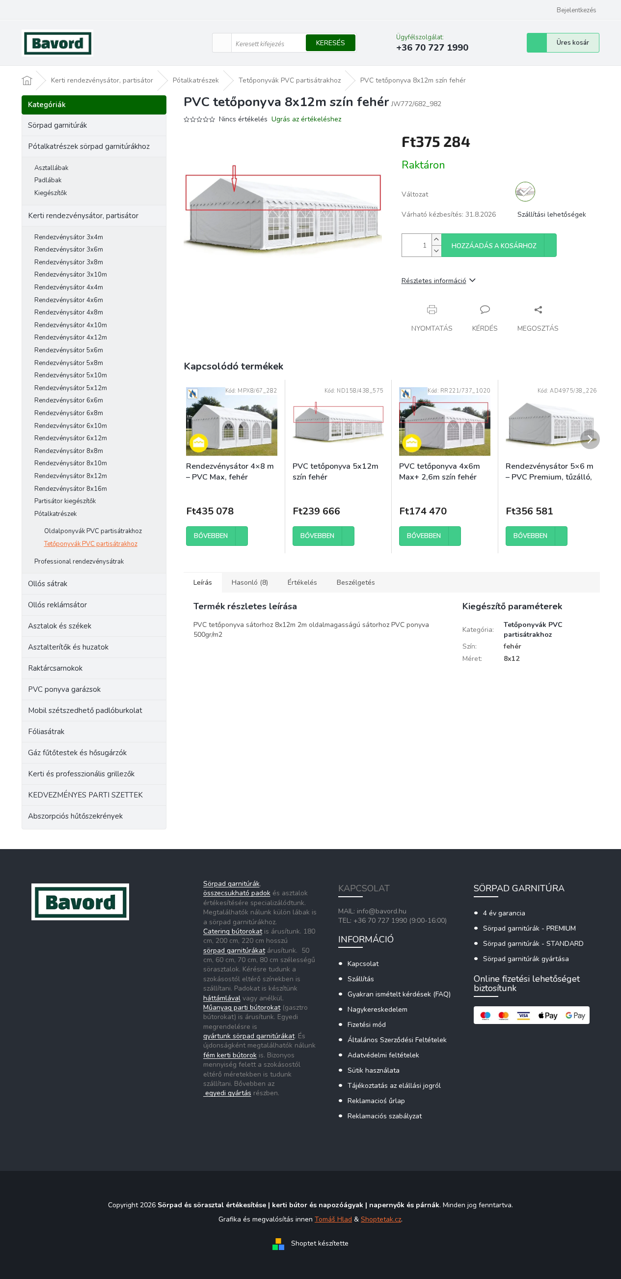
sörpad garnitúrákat (234, 950)
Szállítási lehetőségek (551, 214)
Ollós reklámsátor (57, 605)
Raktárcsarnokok (55, 668)
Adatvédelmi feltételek (383, 1055)
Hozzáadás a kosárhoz (494, 246)
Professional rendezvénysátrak (79, 561)
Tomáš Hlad (333, 1219)
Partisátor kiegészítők (65, 501)
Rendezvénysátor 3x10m (70, 274)
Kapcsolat (363, 963)
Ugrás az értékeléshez (306, 119)
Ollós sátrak (47, 584)
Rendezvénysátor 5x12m (70, 388)
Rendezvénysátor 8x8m (68, 451)
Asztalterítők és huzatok (68, 647)
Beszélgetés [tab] (356, 582)
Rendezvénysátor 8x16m (70, 488)
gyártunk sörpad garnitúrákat (249, 1036)
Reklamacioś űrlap (376, 1101)
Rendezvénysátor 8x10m (70, 463)
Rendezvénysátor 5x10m (70, 375)
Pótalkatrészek (55, 514)
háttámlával (222, 998)
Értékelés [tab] (302, 582)
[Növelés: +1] (436, 239)
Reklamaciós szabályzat (385, 1116)
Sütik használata (374, 1070)
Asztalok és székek (59, 626)
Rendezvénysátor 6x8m (68, 413)
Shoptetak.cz (381, 1219)
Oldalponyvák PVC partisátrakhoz (93, 531)
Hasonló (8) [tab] (250, 582)
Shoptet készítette (320, 1243)
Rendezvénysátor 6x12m (70, 438)
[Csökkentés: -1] (436, 250)
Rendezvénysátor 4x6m (68, 300)
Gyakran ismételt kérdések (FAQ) (399, 994)
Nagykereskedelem (377, 1009)
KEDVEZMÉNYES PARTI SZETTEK (85, 795)
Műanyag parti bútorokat (241, 1007)
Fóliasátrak (46, 732)
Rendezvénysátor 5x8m (68, 363)
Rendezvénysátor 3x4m (68, 237)
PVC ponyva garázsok (64, 689)
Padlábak (47, 180)
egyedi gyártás (227, 1093)
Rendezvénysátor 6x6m (68, 400)
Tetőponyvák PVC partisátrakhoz (90, 544)
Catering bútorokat (232, 931)
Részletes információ (434, 280)
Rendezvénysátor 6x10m (70, 426)
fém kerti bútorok (230, 1055)
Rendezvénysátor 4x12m (70, 337)
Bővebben (211, 536)
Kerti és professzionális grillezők (81, 774)
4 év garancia (504, 913)
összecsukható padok (236, 893)
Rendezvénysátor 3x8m (68, 262)
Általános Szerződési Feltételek (397, 1040)
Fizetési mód (367, 1024)
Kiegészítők (50, 193)
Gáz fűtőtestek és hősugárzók (77, 753)
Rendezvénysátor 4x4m (68, 287)
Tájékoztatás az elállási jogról (394, 1085)
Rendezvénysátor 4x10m (70, 325)
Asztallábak (51, 168)
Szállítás (361, 979)
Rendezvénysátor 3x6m (68, 249)
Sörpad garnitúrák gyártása (526, 959)
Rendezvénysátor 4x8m (68, 312)
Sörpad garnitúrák (57, 125)
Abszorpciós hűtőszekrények (75, 816)
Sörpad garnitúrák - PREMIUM (529, 928)
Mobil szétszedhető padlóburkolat (85, 710)
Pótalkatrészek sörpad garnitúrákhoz (89, 146)
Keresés (330, 43)
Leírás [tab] (202, 582)
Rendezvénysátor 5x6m (68, 350)
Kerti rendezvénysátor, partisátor (83, 216)
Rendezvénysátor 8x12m (70, 476)
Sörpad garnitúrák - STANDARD (533, 943)
